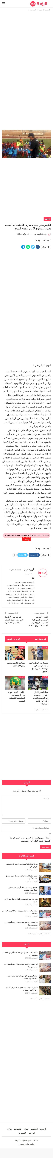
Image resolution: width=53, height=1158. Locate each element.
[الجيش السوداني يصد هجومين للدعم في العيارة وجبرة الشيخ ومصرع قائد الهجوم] (45, 990)
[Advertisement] (26, 37)
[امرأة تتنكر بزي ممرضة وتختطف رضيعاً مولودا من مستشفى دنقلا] (45, 925)
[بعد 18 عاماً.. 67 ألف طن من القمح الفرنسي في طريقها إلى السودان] (45, 867)
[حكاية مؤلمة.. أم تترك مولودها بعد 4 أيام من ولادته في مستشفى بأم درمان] (45, 914)
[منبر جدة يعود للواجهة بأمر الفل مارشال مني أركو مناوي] (45, 902)
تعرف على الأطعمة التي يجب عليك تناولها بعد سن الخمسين (14, 620)
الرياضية (47, 219)
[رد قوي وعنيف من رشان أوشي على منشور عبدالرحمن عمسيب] (45, 890)
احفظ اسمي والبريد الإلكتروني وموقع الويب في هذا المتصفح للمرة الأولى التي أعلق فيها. (30, 839)
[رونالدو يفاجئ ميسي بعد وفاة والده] (15, 653)
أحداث (26, 1129)
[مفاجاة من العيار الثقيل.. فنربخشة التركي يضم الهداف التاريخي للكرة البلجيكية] (38, 683)
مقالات (9, 1129)
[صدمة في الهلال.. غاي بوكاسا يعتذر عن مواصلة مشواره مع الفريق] (38, 653)
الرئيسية (43, 1129)
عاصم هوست (24, 1144)
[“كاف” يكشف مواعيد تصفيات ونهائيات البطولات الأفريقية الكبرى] (15, 683)
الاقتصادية (17, 1129)
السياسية (34, 1129)
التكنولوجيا (22, 1133)
